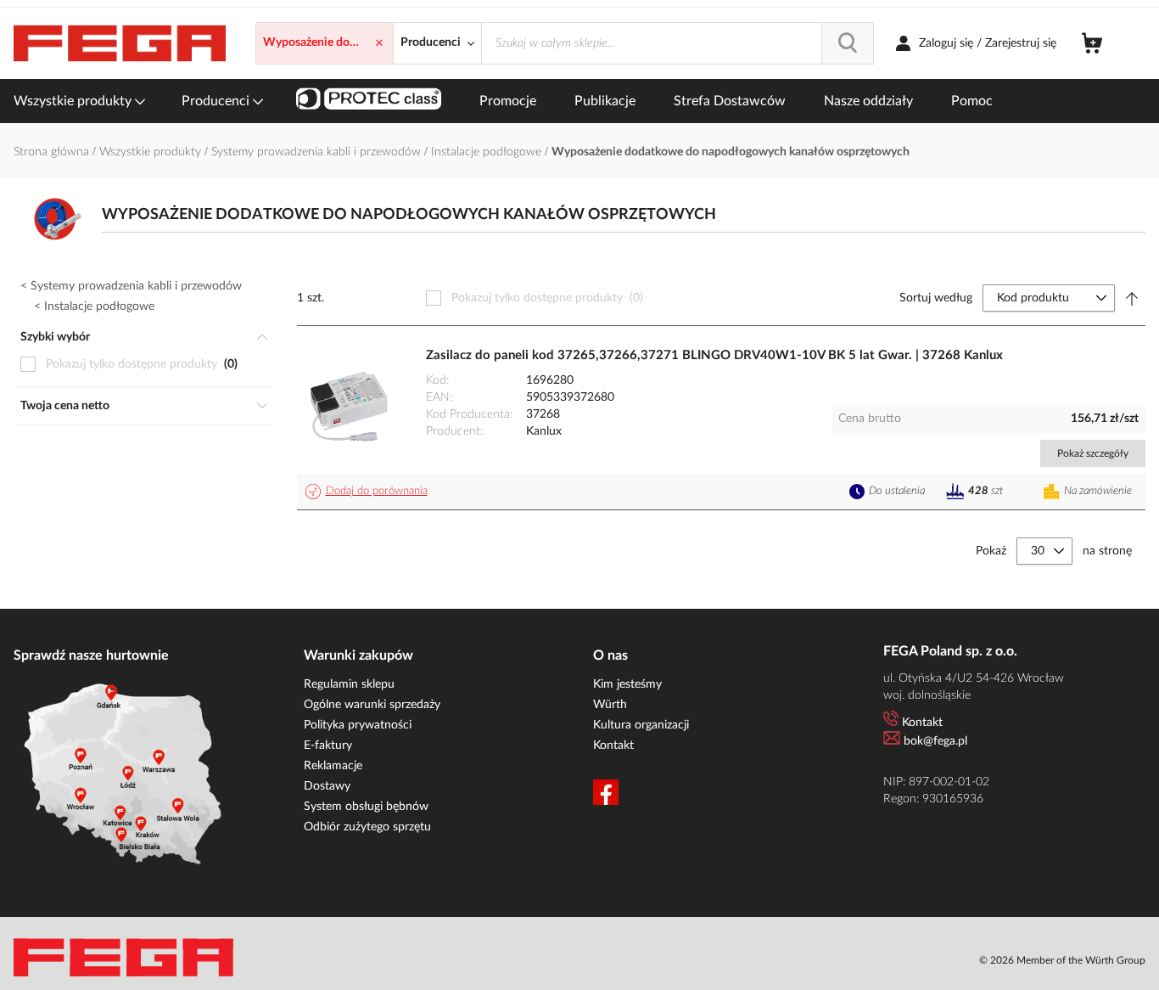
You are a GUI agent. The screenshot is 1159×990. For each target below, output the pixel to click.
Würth (610, 705)
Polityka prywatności (358, 725)
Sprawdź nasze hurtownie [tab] (91, 655)
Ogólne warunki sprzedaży (372, 705)
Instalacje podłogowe (488, 152)
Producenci (217, 101)
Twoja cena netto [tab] (64, 406)
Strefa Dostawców (730, 101)
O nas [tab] (610, 655)
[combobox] (677, 43)
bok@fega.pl (935, 741)
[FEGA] (120, 43)
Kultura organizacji (641, 725)
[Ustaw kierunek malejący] (1131, 298)
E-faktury (328, 745)
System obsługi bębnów (366, 807)
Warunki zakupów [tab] (358, 655)
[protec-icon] (368, 101)
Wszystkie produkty (74, 101)
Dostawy (327, 786)
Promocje (507, 101)
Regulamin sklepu (349, 684)
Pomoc (972, 101)
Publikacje (604, 101)
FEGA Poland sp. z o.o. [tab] (950, 651)
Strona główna (53, 152)
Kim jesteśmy (627, 684)
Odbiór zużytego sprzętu (367, 827)
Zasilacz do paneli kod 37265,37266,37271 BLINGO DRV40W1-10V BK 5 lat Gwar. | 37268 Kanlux (714, 355)
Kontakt (613, 745)
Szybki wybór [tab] (55, 337)
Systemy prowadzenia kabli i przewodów (317, 152)
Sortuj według (935, 298)
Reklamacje (333, 766)
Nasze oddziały (868, 101)
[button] (369, 492)
